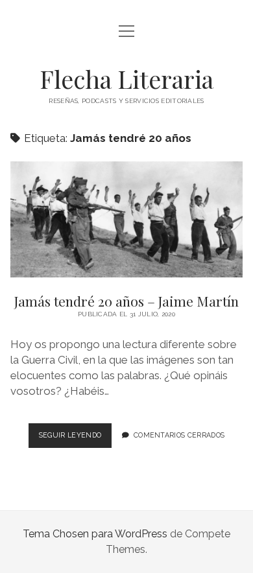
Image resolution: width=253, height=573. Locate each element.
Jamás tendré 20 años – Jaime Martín (126, 219)
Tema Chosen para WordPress (95, 534)
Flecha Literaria (126, 78)
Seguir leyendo (75, 438)
